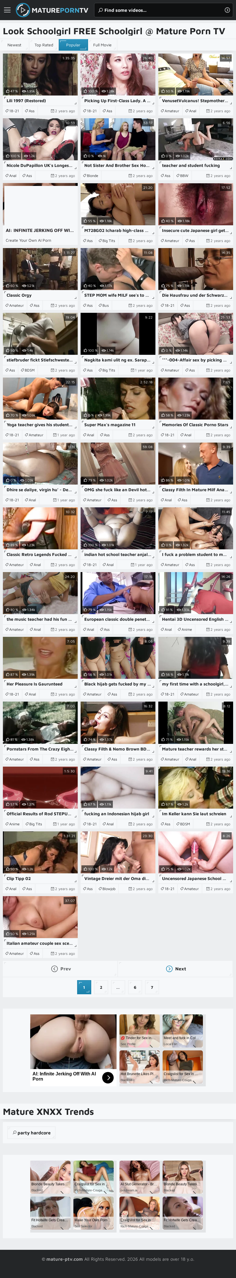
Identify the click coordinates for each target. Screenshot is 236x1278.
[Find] (227, 10)
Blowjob (108, 888)
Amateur (172, 110)
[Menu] (7, 10)
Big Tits (108, 240)
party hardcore (34, 1132)
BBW (184, 175)
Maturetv (60, 10)
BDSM (30, 370)
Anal (192, 110)
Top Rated (44, 44)
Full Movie (102, 44)
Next (180, 968)
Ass (32, 110)
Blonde (92, 175)
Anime (187, 629)
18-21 (14, 110)
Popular (73, 44)
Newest (14, 44)
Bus (105, 305)
